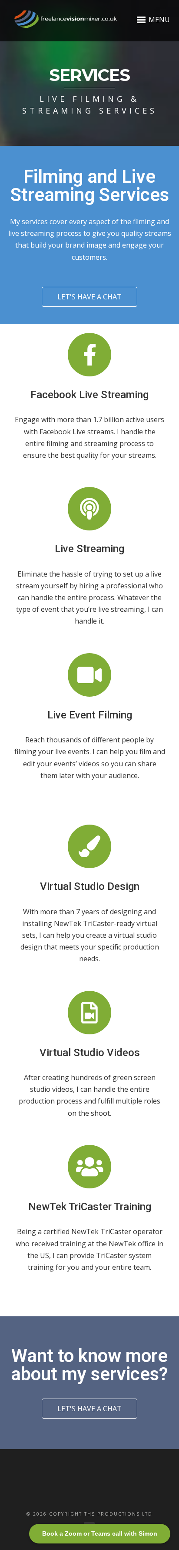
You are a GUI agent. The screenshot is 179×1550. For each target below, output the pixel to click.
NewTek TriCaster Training (89, 1207)
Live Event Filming (89, 715)
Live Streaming (89, 549)
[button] (89, 297)
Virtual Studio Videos (90, 1053)
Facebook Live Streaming (89, 395)
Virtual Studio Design (89, 886)
